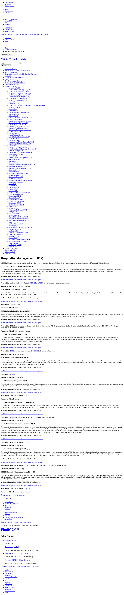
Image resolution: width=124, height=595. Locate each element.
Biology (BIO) (13, 109)
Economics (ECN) (14, 138)
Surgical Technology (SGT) (17, 241)
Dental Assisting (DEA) (16, 135)
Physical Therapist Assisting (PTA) (19, 220)
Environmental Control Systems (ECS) (20, 152)
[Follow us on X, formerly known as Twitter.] (11, 530)
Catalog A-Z (8, 12)
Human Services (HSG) (16, 175)
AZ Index (8, 4)
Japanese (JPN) (13, 185)
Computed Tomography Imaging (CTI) (20, 126)
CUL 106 (47, 465)
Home (6, 48)
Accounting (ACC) (14, 88)
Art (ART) (12, 102)
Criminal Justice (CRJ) (15, 131)
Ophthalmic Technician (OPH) (18, 210)
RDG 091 (33, 283)
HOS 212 (13, 351)
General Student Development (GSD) (20, 158)
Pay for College (9, 29)
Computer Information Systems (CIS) (20, 130)
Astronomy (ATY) (14, 103)
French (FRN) (13, 156)
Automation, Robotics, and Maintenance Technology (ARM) (27, 105)
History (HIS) (13, 170)
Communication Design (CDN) (18, 123)
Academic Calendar (11, 19)
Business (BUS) (13, 110)
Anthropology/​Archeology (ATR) (19, 98)
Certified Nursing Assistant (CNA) (19, 112)
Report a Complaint (11, 512)
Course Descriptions (11, 49)
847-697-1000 (6, 498)
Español (7, 575)
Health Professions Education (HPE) (20, 166)
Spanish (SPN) (13, 238)
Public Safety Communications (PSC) (20, 227)
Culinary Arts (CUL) (15, 133)
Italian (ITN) (12, 184)
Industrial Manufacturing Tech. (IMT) (20, 180)
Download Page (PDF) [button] (12, 547)
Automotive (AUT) (14, 107)
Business (7, 515)
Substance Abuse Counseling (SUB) (20, 239)
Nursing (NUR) (13, 208)
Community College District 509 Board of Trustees (20, 74)
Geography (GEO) (14, 159)
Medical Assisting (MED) (16, 205)
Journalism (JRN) (14, 187)
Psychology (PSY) (14, 225)
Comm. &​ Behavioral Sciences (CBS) (20, 121)
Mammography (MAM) (16, 194)
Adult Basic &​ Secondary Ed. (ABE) (20, 90)
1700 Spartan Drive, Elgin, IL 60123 (13, 495)
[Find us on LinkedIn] (4, 530)
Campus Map (26, 522)
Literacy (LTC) (13, 189)
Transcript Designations (12, 84)
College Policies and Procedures (14, 77)
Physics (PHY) (13, 222)
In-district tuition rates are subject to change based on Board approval (22, 280)
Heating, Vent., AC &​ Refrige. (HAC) (20, 168)
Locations (8, 76)
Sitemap (7, 509)
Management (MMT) (15, 196)
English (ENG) (13, 145)
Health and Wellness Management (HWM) (22, 164)
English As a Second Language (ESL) (20, 147)
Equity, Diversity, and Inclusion (14, 517)
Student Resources (10, 79)
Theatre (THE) (13, 243)
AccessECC (8, 21)
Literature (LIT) (13, 191)
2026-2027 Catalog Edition (14, 59)
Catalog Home (9, 6)
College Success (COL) (16, 119)
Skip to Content (9, 2)
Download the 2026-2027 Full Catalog (16, 553)
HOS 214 (13, 417)
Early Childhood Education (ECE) (19, 137)
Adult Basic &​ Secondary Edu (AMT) (20, 91)
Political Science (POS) (16, 224)
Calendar (7, 514)
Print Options (7, 65)
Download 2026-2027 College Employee (17, 560)
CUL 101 (27, 442)
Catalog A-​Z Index (10, 250)
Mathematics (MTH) (15, 203)
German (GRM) (13, 163)
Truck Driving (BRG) (15, 245)
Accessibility (8, 519)
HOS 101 (13, 374)
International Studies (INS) (17, 182)
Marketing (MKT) (14, 198)
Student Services (10, 39)
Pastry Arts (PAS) (14, 213)
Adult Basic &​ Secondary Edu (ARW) (20, 93)
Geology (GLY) (13, 161)
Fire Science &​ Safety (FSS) (17, 154)
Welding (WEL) (13, 246)
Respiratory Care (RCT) (16, 234)
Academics (8, 38)
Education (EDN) (14, 140)
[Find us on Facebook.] (2, 530)
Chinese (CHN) (13, 116)
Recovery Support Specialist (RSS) (19, 232)
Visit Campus (9, 11)
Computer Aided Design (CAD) (18, 128)
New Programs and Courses (13, 81)
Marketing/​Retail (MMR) (16, 199)
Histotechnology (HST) (16, 171)
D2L (6, 23)
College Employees (11, 248)
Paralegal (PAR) (14, 212)
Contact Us (8, 507)
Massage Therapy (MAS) (16, 201)
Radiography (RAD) (15, 229)
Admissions (8, 28)
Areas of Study (9, 31)
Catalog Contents (10, 252)
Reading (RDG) (13, 231)
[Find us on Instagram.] (18, 530)
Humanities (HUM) (15, 178)
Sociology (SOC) (14, 236)
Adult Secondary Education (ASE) (19, 95)
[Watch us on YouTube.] (8, 530)
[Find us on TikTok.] (15, 530)
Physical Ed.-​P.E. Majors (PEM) (18, 217)
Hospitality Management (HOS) (18, 173)
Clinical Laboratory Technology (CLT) (20, 117)
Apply (7, 9)
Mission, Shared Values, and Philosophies (17, 70)
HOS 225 (27, 488)
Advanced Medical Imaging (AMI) (19, 97)
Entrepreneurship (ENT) (16, 151)
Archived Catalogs (10, 253)
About (7, 41)
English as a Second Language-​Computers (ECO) (24, 149)
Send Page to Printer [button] (11, 540)
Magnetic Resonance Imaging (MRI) (20, 192)
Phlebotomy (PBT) (14, 215)
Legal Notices (9, 502)
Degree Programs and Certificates (15, 83)
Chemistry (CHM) (14, 114)
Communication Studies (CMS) (18, 124)
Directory (7, 24)
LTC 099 (40, 283)
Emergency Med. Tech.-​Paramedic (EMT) (21, 142)
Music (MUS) (13, 206)
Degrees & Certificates (12, 503)
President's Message (11, 69)
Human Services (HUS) (16, 177)
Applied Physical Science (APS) (18, 100)
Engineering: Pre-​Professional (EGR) (20, 144)
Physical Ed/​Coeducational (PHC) (19, 219)
